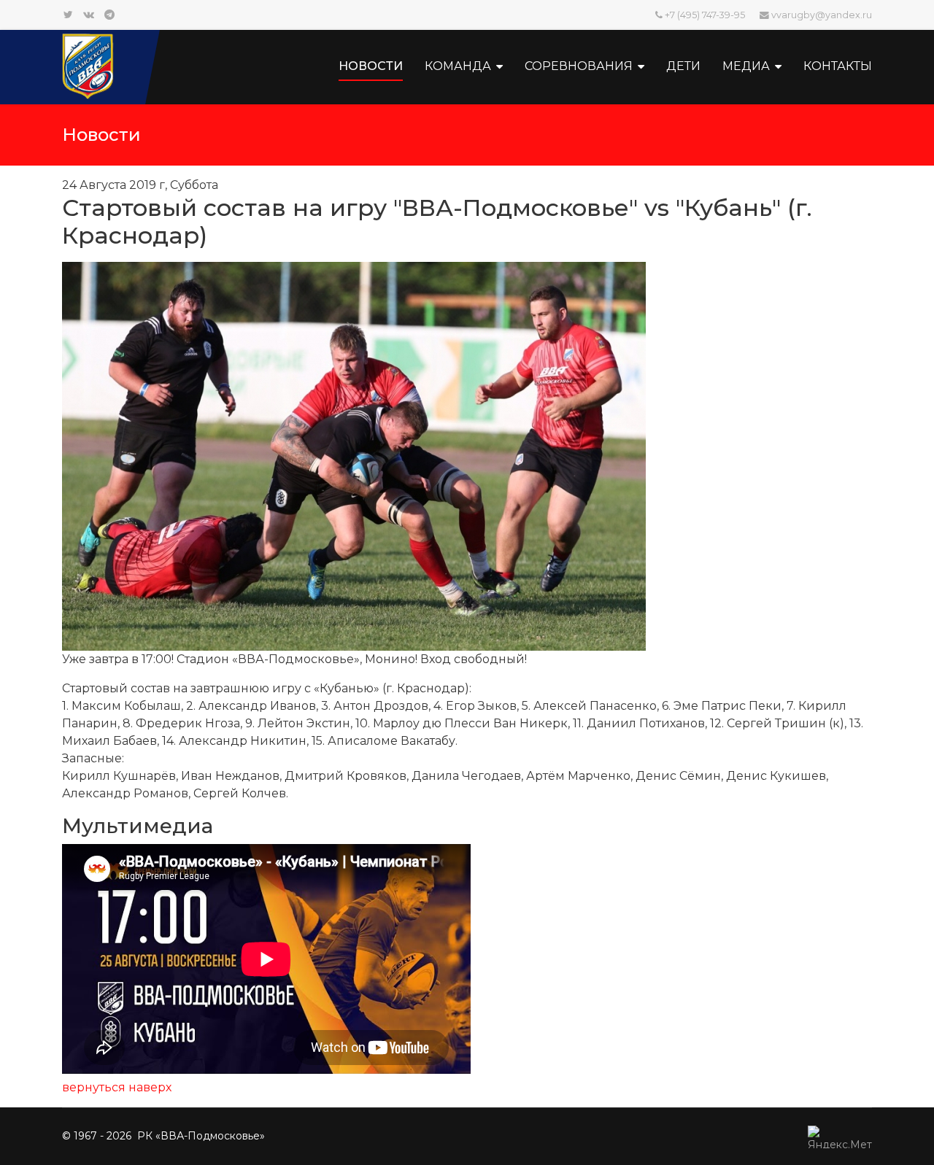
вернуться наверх (116, 1087)
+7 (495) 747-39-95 (705, 14)
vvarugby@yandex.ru (821, 14)
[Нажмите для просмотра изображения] (467, 456)
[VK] (88, 14)
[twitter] (68, 14)
